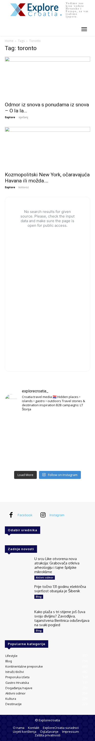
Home (9, 41)
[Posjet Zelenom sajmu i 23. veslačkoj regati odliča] (47, 459)
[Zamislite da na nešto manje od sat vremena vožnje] (18, 441)
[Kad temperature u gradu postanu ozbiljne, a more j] (18, 459)
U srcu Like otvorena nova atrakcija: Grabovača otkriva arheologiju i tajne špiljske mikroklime (56, 565)
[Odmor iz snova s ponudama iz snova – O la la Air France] (47, 78)
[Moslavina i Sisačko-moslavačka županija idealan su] (76, 459)
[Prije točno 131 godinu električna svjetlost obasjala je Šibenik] (17, 595)
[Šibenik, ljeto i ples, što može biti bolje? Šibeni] (76, 424)
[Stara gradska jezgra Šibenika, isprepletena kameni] (18, 424)
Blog (39, 596)
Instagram (56, 515)
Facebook (25, 515)
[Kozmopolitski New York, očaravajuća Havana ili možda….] (47, 148)
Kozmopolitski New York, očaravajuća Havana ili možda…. (47, 178)
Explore (10, 117)
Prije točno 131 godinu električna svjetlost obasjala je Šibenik (60, 588)
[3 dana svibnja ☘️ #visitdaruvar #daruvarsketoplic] (76, 441)
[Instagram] (43, 515)
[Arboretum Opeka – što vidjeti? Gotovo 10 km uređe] (47, 441)
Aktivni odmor (44, 577)
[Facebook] (11, 515)
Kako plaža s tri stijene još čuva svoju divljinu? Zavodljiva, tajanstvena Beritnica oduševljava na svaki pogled (61, 618)
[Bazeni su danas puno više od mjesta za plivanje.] (47, 424)
